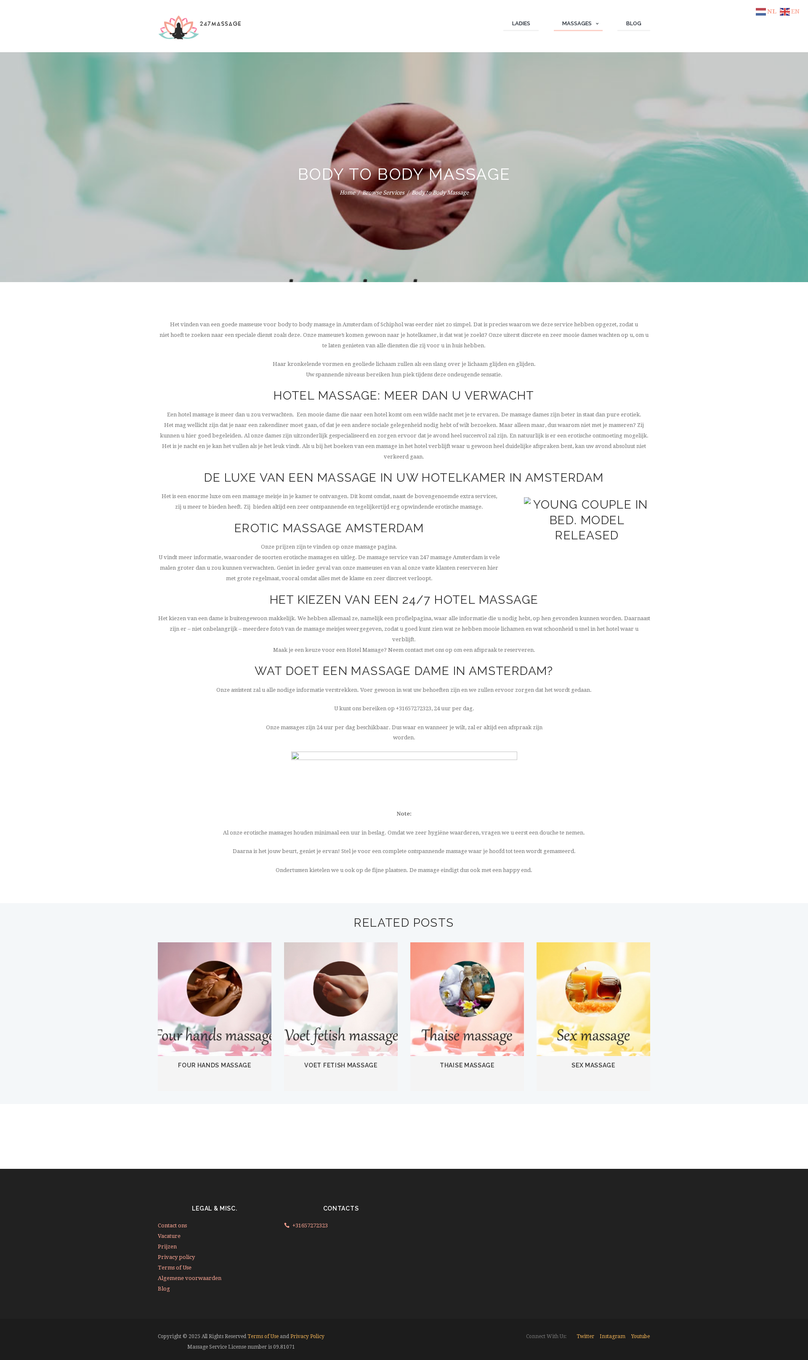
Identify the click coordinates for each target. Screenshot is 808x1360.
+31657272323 (310, 1225)
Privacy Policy (307, 1336)
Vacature (169, 1236)
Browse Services (383, 192)
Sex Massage (593, 1065)
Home (347, 192)
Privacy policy (176, 1257)
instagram (612, 1336)
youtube (640, 1336)
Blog (164, 1288)
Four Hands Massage (214, 1065)
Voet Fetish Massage (340, 1065)
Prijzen (167, 1246)
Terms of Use (174, 1267)
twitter (585, 1336)
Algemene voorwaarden (189, 1278)
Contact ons (172, 1225)
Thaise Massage (467, 1065)
